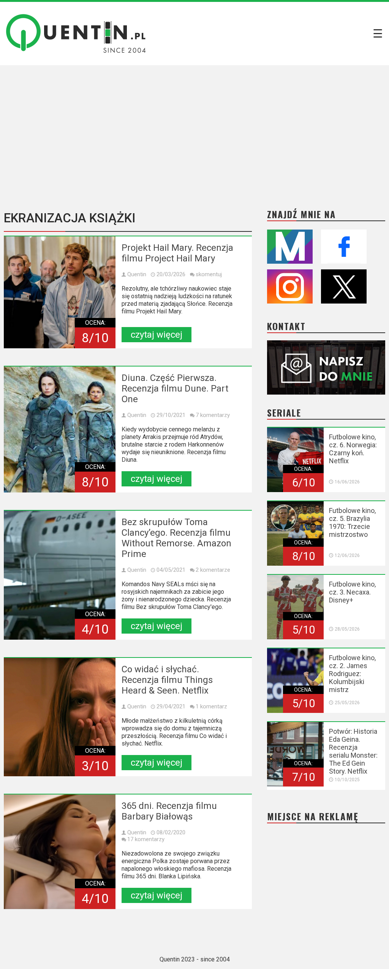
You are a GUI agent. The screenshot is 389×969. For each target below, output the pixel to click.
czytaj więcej (156, 334)
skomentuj (209, 274)
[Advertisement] (194, 132)
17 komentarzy (145, 839)
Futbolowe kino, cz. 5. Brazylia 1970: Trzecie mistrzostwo (352, 522)
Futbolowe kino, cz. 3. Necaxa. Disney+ (352, 592)
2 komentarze (213, 569)
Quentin (136, 274)
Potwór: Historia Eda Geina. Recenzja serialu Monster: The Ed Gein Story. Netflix (353, 751)
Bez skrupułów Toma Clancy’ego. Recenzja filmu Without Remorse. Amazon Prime (176, 538)
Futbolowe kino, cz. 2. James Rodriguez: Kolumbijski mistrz (352, 674)
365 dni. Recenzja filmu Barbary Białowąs (169, 811)
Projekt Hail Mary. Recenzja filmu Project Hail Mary (177, 253)
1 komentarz (211, 706)
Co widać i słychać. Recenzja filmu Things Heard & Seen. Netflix (167, 680)
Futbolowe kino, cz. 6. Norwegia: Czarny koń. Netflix (353, 449)
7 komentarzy (213, 415)
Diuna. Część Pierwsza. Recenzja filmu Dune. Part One (175, 388)
